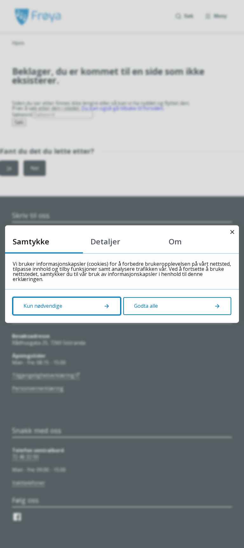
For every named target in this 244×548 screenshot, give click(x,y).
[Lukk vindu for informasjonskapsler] (232, 232)
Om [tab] (175, 241)
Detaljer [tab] (105, 241)
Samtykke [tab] (31, 241)
